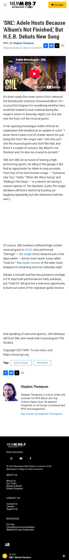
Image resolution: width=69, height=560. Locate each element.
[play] (5, 556)
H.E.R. (28, 249)
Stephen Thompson (23, 43)
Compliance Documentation (20, 527)
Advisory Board (14, 486)
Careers (10, 506)
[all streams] (64, 556)
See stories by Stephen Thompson (41, 414)
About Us (11, 481)
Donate (58, 4)
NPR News (42, 363)
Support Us (12, 509)
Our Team (11, 483)
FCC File (10, 524)
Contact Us (11, 504)
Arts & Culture (21, 363)
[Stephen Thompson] (10, 391)
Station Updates (14, 488)
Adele (47, 96)
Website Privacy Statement (20, 530)
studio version (31, 262)
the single (25, 254)
